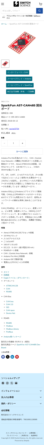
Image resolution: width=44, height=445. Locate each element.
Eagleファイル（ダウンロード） (17, 278)
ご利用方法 (24, 435)
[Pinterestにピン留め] (17, 357)
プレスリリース (12, 435)
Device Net (10, 313)
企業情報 (32, 433)
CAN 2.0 (9, 304)
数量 (2, 138)
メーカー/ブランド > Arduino (19, 79)
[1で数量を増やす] (22, 143)
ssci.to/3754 (14, 129)
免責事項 (34, 435)
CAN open (10, 310)
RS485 (9, 291)
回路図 (6, 275)
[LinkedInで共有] (12, 357)
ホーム (4, 24)
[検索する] (39, 11)
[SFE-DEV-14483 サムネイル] (5, 64)
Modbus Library (12, 329)
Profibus (9, 332)
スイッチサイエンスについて (16, 433)
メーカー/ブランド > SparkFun (19, 85)
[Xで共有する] (8, 357)
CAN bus (9, 301)
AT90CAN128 (12, 286)
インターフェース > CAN (17, 72)
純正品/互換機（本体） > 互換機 (20, 91)
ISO (7, 307)
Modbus (9, 326)
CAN (8, 289)
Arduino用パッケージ (12, 337)
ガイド (6, 272)
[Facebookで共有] (3, 357)
